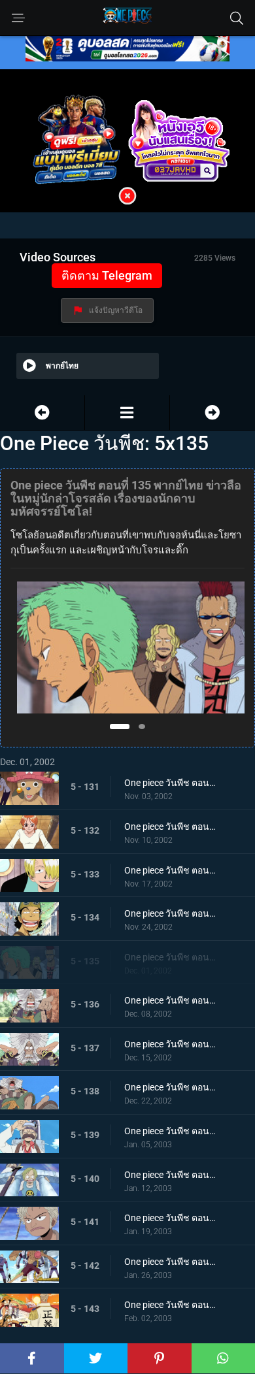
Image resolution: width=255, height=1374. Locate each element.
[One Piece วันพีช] (127, 412)
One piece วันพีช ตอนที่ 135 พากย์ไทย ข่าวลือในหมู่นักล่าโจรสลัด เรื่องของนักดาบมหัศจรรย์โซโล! (170, 957)
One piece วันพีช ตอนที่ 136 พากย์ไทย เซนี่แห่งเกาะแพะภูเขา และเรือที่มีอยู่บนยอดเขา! (170, 1000)
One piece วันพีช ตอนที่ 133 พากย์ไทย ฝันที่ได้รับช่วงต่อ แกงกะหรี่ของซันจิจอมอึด (170, 870)
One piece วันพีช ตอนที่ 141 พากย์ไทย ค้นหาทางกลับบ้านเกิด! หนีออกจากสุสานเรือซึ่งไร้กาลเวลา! (170, 1218)
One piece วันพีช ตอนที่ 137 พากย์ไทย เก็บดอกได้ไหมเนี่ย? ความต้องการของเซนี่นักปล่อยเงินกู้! (170, 1044)
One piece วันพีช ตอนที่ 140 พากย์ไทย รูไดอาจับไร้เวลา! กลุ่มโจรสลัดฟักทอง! (170, 1175)
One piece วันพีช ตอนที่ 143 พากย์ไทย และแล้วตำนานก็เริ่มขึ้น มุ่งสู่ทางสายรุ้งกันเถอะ (170, 1305)
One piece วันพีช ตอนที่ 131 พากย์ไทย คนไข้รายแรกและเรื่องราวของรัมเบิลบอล (170, 782)
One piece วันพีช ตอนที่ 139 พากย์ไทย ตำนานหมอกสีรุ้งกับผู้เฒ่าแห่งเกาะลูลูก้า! (170, 1131)
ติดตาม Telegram (106, 275)
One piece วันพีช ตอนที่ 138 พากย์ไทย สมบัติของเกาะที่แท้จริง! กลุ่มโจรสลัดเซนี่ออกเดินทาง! (170, 1087)
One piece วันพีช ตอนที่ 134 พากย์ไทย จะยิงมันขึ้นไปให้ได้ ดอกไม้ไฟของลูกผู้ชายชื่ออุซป (170, 913)
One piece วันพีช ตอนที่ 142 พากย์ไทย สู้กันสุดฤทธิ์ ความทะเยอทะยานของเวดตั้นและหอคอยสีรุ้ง (170, 1261)
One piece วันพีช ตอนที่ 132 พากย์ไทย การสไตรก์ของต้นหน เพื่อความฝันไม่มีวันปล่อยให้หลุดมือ (170, 826)
